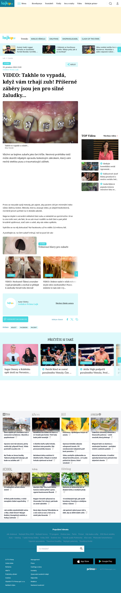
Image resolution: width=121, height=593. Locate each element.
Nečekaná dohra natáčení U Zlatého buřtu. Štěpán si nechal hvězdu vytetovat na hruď (45, 457)
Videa (79, 3)
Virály (58, 3)
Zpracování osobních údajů (40, 574)
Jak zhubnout (11, 534)
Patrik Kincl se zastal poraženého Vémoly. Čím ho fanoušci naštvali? (57, 371)
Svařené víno (56, 538)
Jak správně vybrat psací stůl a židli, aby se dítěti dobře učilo (74, 511)
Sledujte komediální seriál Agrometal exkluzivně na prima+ (107, 169)
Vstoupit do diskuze (17, 319)
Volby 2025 (44, 538)
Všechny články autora (64, 303)
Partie (74, 534)
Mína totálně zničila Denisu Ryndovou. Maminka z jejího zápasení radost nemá (107, 50)
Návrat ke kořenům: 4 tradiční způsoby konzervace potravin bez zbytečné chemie (104, 457)
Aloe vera (87, 538)
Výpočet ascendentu (37, 541)
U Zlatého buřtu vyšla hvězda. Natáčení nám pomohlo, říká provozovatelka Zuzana (44, 446)
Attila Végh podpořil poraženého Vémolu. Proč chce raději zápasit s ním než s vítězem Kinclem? (94, 371)
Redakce (34, 581)
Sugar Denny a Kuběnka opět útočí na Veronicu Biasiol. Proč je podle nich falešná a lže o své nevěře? (18, 371)
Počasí (81, 534)
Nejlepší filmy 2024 (26, 534)
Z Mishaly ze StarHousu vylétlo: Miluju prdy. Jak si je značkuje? (67, 49)
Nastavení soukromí (37, 585)
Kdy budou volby (92, 534)
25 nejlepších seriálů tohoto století (14, 488)
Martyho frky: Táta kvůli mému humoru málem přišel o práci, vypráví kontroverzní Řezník (44, 489)
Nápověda (34, 578)
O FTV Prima (9, 559)
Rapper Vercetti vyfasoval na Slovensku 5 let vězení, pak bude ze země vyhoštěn (45, 501)
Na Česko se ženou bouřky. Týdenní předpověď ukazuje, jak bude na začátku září (16, 457)
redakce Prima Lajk (10, 69)
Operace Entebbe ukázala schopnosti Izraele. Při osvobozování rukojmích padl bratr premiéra (74, 447)
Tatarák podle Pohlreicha (72, 538)
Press (33, 563)
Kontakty (34, 570)
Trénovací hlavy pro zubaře (53, 246)
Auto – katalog (15, 538)
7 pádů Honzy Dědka (30, 538)
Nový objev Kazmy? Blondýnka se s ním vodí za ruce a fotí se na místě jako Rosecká (45, 512)
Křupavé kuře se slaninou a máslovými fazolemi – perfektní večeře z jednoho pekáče (104, 446)
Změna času (65, 534)
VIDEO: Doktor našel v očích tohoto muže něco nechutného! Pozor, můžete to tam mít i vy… (59, 284)
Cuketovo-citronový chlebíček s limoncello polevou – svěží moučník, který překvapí (103, 434)
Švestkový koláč (86, 541)
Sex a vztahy (69, 3)
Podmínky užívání (11, 574)
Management (35, 559)
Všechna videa (110, 136)
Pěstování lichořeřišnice (102, 538)
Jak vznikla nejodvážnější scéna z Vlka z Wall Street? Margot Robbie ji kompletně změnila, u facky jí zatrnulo (16, 514)
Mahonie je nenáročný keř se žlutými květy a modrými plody (74, 488)
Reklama (8, 567)
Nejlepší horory (42, 534)
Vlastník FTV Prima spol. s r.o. (15, 581)
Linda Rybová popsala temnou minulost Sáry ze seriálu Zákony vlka (108, 188)
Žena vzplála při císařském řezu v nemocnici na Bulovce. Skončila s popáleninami (16, 434)
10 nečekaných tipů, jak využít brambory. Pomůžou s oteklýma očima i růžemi (74, 501)
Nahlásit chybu (10, 585)
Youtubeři (49, 3)
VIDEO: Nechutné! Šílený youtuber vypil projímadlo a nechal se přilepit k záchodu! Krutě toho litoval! (22, 284)
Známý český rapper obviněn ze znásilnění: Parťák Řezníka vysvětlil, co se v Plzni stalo (27, 50)
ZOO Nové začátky (107, 534)
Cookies (8, 578)
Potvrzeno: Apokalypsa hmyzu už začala (75, 433)
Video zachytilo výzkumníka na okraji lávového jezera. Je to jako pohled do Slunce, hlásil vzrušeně (75, 459)
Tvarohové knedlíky (54, 541)
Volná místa (9, 563)
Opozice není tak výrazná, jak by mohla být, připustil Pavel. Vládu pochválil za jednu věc (16, 446)
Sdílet (71, 65)
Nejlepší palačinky (70, 541)
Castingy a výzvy (36, 567)
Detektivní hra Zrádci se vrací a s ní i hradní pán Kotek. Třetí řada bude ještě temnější (45, 434)
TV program (54, 534)
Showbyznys (37, 3)
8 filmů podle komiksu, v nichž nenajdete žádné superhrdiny (15, 500)
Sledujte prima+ (91, 3)
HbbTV (7, 570)
